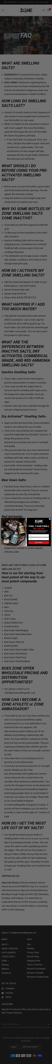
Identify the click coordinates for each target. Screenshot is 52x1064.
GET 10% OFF (38, 542)
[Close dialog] (49, 519)
